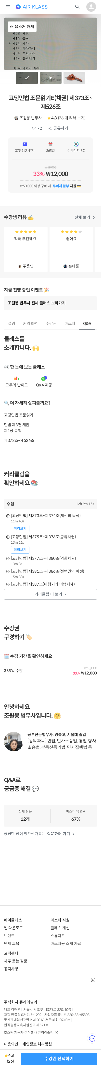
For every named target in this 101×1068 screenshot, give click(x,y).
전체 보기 (82, 217)
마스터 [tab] (70, 323)
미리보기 (20, 528)
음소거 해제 (24, 26)
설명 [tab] (11, 323)
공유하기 (60, 128)
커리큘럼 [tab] (30, 323)
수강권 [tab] (51, 323)
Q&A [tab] (87, 323)
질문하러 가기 (58, 833)
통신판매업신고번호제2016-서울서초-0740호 (37, 1020)
